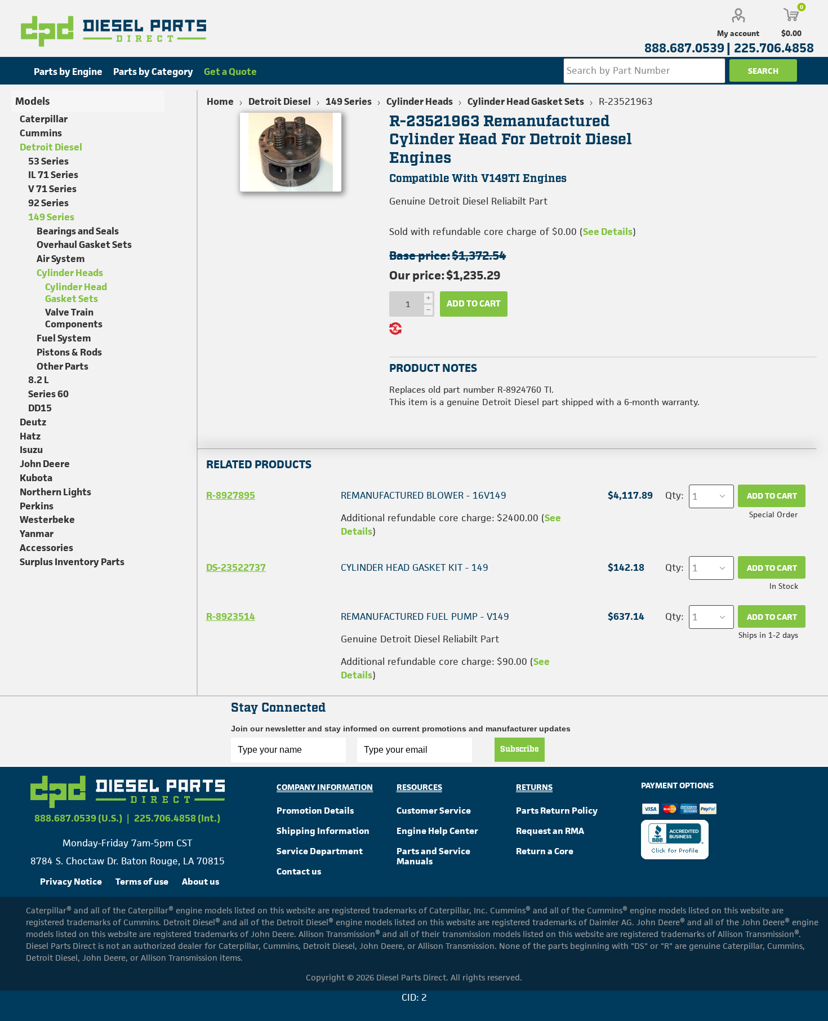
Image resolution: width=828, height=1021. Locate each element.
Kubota (36, 478)
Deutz (33, 422)
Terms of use (141, 881)
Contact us (299, 871)
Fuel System (64, 338)
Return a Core (544, 851)
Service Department (320, 851)
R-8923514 (230, 616)
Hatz (30, 436)
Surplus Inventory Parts (72, 562)
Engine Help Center (437, 831)
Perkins (37, 506)
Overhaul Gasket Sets (84, 244)
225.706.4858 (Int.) (177, 818)
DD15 (40, 408)
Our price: (416, 275)
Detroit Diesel (51, 147)
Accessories (46, 547)
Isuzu (31, 449)
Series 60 (48, 394)
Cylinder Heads (70, 273)
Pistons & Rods (69, 352)
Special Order (773, 514)
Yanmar (37, 533)
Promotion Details (315, 810)
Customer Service (434, 810)
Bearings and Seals (78, 231)
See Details (608, 231)
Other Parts (62, 366)
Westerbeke (47, 519)
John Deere (45, 464)
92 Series (48, 203)
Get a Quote (230, 71)
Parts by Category (153, 71)
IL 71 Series (53, 174)
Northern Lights (55, 492)
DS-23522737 (236, 567)
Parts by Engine (68, 71)
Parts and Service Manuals (433, 856)
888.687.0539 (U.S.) (78, 818)
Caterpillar (44, 119)
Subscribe (519, 749)
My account (738, 33)
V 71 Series (52, 189)
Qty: (674, 495)
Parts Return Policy (557, 810)
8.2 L (38, 380)
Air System (61, 258)
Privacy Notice (71, 881)
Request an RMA (550, 831)
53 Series (48, 161)
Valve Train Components (74, 318)
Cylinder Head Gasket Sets (76, 293)
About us (200, 881)
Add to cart (474, 303)
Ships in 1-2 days (768, 635)
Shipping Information (323, 831)
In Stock (783, 586)
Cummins (41, 133)
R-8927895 (230, 495)
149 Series (51, 217)
